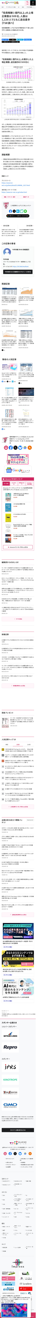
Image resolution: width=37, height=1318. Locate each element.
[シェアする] (10, 211)
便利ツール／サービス (6, 1233)
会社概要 (8, 1167)
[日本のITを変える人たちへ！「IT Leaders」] (25, 1284)
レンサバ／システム (29, 1208)
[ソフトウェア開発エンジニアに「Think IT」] (25, 1274)
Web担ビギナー (6, 1181)
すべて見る (19, 619)
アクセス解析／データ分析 (18, 1199)
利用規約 (23, 1162)
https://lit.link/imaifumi (21, 266)
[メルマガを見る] (5, 1153)
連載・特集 (28, 1181)
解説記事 (5, 1247)
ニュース (3, 1012)
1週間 (18, 744)
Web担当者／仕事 (30, 1204)
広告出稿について (18, 1184)
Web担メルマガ (18, 1181)
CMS (4, 1204)
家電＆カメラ (21, 483)
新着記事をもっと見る (19, 686)
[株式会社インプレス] (18, 1263)
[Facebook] (11, 448)
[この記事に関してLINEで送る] (25, 211)
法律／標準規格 (6, 1208)
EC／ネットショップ (18, 1213)
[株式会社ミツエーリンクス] (10, 1034)
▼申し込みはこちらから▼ (8, 1302)
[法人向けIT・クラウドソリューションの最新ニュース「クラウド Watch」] (8, 1284)
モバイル (28, 1213)
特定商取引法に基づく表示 (27, 1164)
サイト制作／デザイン (29, 1199)
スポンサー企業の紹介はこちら (18, 1130)
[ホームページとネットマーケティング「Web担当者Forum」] (8, 1279)
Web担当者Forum (8, 2)
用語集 (4, 1251)
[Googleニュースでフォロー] (25, 1153)
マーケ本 (6, 483)
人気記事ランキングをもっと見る (19, 807)
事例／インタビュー (17, 1226)
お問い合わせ (9, 1162)
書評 (4, 1230)
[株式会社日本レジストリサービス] (10, 1067)
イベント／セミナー (17, 1233)
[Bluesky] (20, 1153)
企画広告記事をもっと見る (19, 915)
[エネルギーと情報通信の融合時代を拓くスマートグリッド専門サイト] (8, 1290)
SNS (23, 7)
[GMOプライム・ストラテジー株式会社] (10, 1105)
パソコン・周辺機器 (29, 483)
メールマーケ (6, 1217)
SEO (3, 7)
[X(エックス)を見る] (15, 1153)
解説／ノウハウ (6, 1226)
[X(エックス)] (15, 448)
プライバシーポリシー (11, 1164)
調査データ (28, 1226)
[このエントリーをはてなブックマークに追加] (17, 211)
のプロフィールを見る (18, 272)
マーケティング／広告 (10, 7)
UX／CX (16, 1208)
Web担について (6, 1184)
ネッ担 (21, 441)
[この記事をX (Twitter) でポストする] (14, 211)
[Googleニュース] (25, 448)
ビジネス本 (14, 483)
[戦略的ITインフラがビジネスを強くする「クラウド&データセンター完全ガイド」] (8, 1274)
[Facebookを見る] (10, 1153)
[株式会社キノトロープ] (10, 1080)
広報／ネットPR (6, 1213)
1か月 (28, 744)
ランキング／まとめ (29, 1233)
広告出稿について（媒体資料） (26, 1159)
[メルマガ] (6, 448)
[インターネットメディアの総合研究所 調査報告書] (25, 1279)
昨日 (7, 744)
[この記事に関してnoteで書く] (21, 211)
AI (18, 7)
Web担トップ (4, 1010)
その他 (27, 1217)
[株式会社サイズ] (10, 1092)
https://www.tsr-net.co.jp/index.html (14, 192)
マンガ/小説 (29, 1230)
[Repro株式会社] (10, 1047)
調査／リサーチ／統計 (18, 1204)
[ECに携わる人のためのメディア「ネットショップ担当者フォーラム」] (25, 1290)
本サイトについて (10, 1158)
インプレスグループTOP (26, 1167)
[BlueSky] (20, 448)
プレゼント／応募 (29, 1247)
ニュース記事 (17, 1247)
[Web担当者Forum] (18, 1144)
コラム (15, 1230)
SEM (15, 1217)
